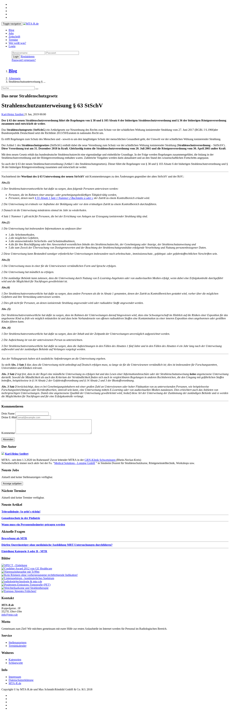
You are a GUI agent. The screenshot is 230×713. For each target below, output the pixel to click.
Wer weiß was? (17, 43)
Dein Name (8, 413)
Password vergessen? (24, 60)
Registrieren (27, 56)
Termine (13, 39)
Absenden (8, 439)
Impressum (15, 676)
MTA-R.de (15, 683)
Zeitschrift (14, 36)
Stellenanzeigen (17, 642)
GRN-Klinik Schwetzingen (100, 459)
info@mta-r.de (9, 614)
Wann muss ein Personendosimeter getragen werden (33, 524)
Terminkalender (17, 645)
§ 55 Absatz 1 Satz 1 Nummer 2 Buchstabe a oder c (64, 198)
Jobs (11, 33)
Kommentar (8, 432)
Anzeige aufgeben (12, 483)
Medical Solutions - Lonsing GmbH (74, 463)
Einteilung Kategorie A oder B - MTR (24, 551)
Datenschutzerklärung (21, 680)
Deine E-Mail (9, 417)
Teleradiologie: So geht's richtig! (20, 511)
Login (12, 46)
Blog (11, 30)
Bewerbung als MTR (14, 538)
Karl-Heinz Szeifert (12, 114)
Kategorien (15, 659)
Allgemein (14, 78)
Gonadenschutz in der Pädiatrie (20, 518)
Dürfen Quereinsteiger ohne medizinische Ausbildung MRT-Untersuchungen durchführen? (56, 544)
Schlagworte (16, 662)
